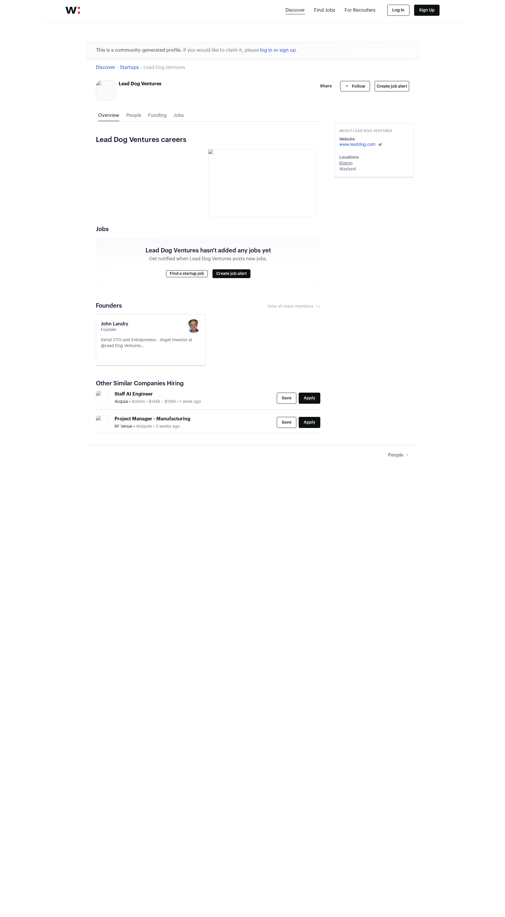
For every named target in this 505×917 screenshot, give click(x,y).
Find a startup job (187, 274)
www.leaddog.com (357, 145)
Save (286, 398)
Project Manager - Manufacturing (152, 419)
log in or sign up (278, 50)
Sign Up (427, 10)
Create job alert (392, 86)
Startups (129, 67)
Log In (398, 10)
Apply (309, 398)
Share (326, 86)
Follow (358, 86)
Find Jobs (324, 10)
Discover (295, 10)
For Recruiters (360, 10)
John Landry (114, 324)
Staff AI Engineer (134, 394)
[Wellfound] (72, 10)
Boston (345, 163)
